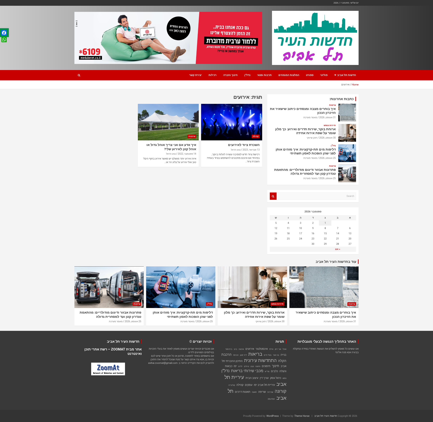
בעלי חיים (267, 355)
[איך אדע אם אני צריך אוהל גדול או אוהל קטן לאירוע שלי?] (168, 122)
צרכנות (192, 136)
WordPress (272, 415)
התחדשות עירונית (260, 360)
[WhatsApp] (4, 39)
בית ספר (228, 349)
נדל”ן (247, 75)
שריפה (262, 391)
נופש (284, 378)
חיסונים (266, 366)
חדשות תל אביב (346, 75)
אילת (271, 349)
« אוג (337, 249)
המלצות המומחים (288, 75)
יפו (235, 366)
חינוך (275, 366)
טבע (252, 366)
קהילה (256, 136)
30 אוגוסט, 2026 (327, 137)
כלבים (274, 371)
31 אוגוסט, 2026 (327, 117)
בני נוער (276, 355)
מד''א (267, 371)
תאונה (254, 392)
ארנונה (241, 349)
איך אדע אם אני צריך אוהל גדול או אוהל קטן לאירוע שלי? (171, 147)
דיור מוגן (243, 355)
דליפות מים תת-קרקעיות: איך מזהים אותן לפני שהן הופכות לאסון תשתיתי (306, 151)
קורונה (280, 391)
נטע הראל (236, 149)
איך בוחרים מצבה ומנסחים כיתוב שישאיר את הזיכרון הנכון (303, 111)
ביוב (235, 349)
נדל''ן (333, 145)
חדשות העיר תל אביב (325, 415)
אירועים (249, 348)
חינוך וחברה (230, 75)
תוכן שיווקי (312, 137)
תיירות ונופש (330, 125)
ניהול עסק (275, 378)
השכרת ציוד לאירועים (244, 145)
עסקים (248, 384)
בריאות (255, 354)
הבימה (235, 355)
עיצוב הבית (252, 378)
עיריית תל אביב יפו (264, 384)
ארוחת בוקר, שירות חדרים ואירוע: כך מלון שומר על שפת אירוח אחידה (305, 131)
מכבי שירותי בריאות (247, 371)
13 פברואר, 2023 (251, 149)
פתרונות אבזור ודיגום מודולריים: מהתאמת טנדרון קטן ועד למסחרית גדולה (305, 172)
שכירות (270, 392)
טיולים (246, 366)
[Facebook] (4, 32)
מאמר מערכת (310, 117)
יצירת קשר (195, 75)
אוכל (284, 349)
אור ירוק (278, 349)
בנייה (283, 354)
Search (273, 196)
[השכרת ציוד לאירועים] (231, 122)
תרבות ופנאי (264, 75)
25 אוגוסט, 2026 (327, 158)
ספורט (309, 75)
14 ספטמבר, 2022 (187, 153)
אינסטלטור (262, 348)
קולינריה (232, 385)
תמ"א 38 (271, 399)
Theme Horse (302, 415)
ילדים (240, 366)
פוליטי (324, 75)
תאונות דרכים (242, 391)
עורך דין (264, 378)
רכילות (212, 75)
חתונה (257, 366)
